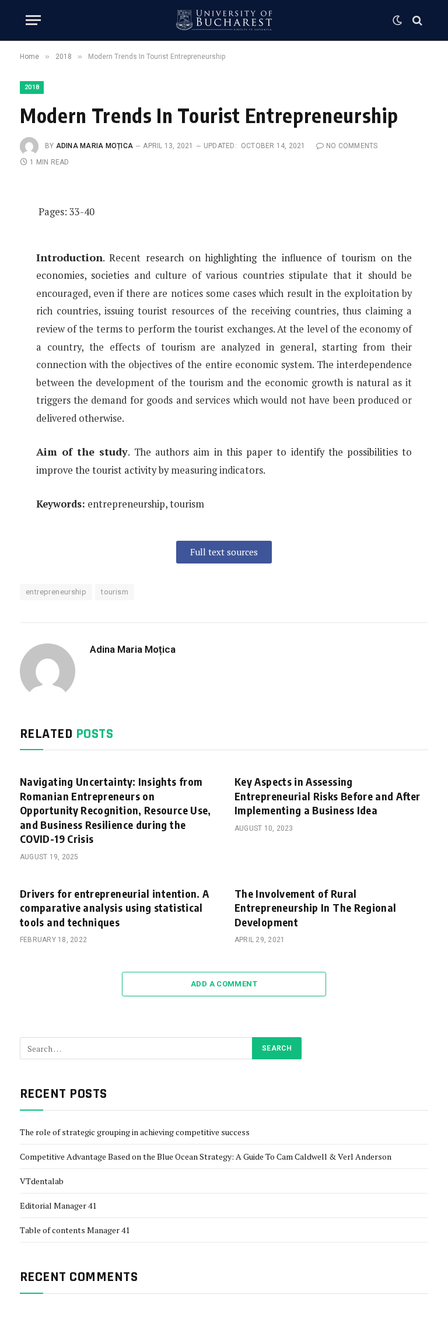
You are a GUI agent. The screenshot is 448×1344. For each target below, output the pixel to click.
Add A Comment (224, 983)
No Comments (352, 146)
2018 (31, 87)
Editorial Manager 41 (58, 1205)
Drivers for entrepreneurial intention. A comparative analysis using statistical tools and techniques (114, 908)
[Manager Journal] (224, 20)
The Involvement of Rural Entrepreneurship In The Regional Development (316, 908)
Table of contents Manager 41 (75, 1230)
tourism (114, 591)
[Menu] (33, 20)
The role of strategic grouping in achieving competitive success (135, 1132)
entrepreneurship (56, 591)
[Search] (416, 20)
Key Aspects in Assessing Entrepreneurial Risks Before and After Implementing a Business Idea (328, 796)
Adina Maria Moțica (94, 146)
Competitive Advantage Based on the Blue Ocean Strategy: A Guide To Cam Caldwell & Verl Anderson (205, 1156)
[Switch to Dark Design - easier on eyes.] (397, 20)
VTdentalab (42, 1180)
